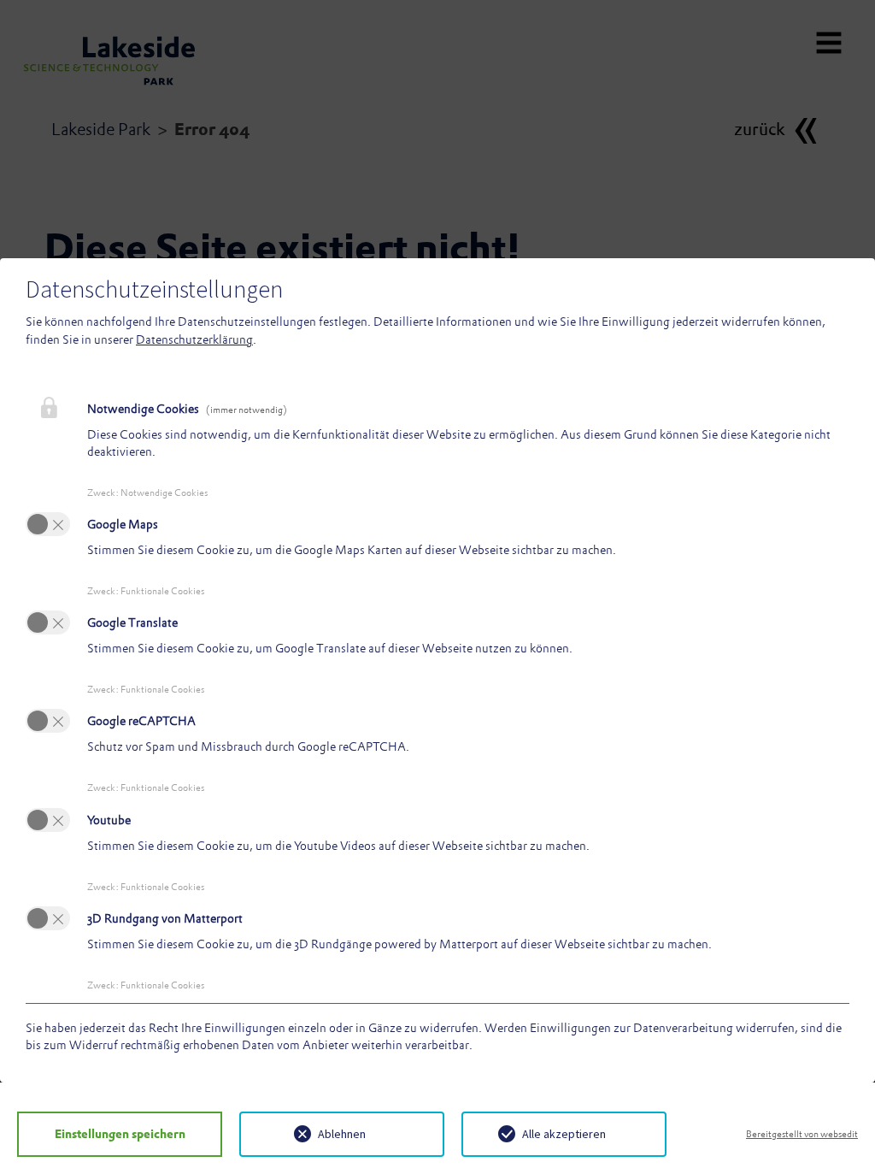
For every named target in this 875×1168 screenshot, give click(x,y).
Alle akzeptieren (564, 1133)
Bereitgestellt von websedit (802, 1134)
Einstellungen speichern (120, 1133)
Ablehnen (342, 1133)
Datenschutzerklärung (194, 339)
